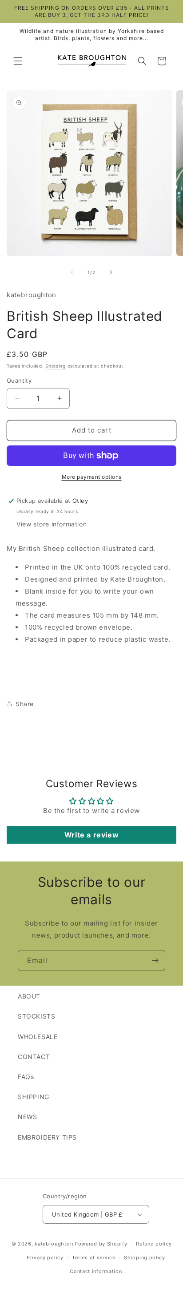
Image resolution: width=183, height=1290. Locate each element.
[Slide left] (72, 272)
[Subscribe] (155, 960)
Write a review (91, 834)
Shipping (55, 365)
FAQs (26, 1076)
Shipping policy (144, 1257)
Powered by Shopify (101, 1244)
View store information (51, 524)
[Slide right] (111, 272)
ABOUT (29, 996)
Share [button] (25, 704)
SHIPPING (33, 1096)
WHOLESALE (37, 1036)
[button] (18, 61)
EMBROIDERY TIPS (47, 1137)
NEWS (27, 1116)
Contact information (96, 1271)
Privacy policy (45, 1257)
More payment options (92, 476)
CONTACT (34, 1056)
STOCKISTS (36, 1016)
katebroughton (54, 1244)
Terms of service (93, 1257)
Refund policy (153, 1244)
